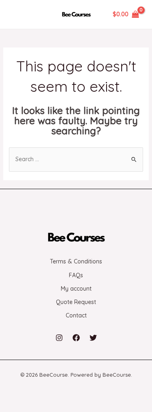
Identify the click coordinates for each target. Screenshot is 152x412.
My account (76, 288)
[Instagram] (59, 337)
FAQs (76, 275)
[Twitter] (93, 337)
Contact (76, 315)
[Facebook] (76, 337)
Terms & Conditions (76, 261)
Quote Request (76, 302)
